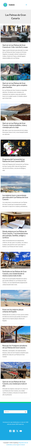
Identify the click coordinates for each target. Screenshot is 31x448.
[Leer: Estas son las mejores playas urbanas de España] (15, 298)
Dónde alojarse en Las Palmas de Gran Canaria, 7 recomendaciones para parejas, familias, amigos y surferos (15, 234)
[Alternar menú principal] (26, 4)
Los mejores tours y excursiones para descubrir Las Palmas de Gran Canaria (15, 197)
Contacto (22, 444)
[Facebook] (10, 431)
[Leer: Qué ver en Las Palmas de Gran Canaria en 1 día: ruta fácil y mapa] (15, 33)
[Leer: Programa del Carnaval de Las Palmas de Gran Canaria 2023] (15, 148)
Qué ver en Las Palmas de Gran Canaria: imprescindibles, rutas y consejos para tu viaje (14, 125)
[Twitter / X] (17, 431)
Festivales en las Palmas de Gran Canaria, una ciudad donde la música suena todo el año (14, 273)
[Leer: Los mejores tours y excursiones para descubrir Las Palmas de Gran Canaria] (15, 184)
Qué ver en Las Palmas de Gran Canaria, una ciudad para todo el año (14, 384)
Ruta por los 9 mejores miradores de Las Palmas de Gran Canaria (14, 347)
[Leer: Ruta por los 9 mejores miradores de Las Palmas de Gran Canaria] (15, 334)
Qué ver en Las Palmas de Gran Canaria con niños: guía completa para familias (14, 85)
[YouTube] (21, 431)
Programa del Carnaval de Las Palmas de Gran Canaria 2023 (13, 160)
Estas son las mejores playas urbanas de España (12, 311)
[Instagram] (14, 431)
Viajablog (12, 5)
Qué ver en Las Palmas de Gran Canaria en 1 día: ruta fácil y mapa (15, 46)
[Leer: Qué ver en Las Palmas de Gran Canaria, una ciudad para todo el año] (15, 370)
